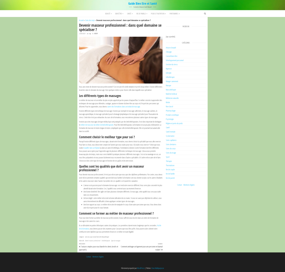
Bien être (118, 13)
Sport (168, 157)
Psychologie (170, 119)
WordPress (141, 268)
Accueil (81, 20)
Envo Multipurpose (158, 268)
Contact (179, 184)
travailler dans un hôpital (91, 147)
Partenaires (174, 13)
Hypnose (169, 68)
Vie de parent (170, 178)
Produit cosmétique (172, 115)
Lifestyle (168, 73)
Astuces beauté (171, 47)
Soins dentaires (171, 144)
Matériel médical (171, 94)
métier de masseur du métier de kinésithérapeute (97, 124)
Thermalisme (170, 165)
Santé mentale (170, 131)
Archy (96, 33)
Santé (129, 13)
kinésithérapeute (106, 241)
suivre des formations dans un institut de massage (123, 106)
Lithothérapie (170, 77)
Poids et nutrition (158, 13)
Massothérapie (105, 237)
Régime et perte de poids (174, 123)
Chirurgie (169, 51)
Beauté (108, 13)
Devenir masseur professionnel (92, 241)
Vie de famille (141, 13)
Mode (168, 102)
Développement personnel (175, 60)
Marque (168, 85)
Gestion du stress (172, 64)
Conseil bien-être (97, 237)
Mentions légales (189, 184)
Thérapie (169, 161)
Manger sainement (172, 81)
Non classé (169, 106)
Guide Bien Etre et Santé (142, 3)
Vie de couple (170, 169)
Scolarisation (170, 136)
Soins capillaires (171, 140)
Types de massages (115, 241)
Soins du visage (171, 152)
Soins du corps (90, 20)
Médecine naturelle (172, 98)
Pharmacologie (171, 110)
